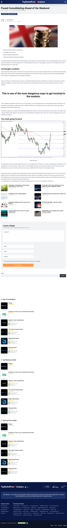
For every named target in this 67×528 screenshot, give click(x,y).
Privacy (51, 525)
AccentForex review (37, 515)
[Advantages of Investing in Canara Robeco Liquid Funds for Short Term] (4, 190)
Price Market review (34, 505)
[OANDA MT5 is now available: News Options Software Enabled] (37, 216)
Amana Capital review (54, 511)
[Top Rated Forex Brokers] (33, 2)
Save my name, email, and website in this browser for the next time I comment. (22, 261)
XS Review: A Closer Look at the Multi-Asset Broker (21, 311)
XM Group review (16, 507)
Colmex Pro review (27, 513)
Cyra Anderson (10, 20)
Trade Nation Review (17, 509)
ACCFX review (26, 511)
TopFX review (26, 509)
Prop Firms (3, 513)
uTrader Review (16, 505)
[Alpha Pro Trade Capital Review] (4, 325)
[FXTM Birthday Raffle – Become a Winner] (37, 207)
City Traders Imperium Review (16, 329)
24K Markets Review (44, 505)
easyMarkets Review (17, 513)
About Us (60, 525)
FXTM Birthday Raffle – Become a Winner (52, 202)
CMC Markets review (44, 511)
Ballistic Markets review (43, 507)
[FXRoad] (4, 308)
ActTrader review (25, 505)
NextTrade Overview (54, 505)
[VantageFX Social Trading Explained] (4, 199)
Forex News (6, 10)
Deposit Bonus (4, 509)
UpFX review (43, 513)
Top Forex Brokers (5, 507)
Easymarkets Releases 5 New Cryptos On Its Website (19, 203)
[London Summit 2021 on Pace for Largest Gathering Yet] (4, 216)
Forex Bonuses (4, 505)
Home (2, 10)
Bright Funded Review (14, 338)
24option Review (50, 513)
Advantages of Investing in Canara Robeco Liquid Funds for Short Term (19, 186)
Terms (56, 525)
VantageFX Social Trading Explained (17, 193)
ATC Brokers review (17, 515)
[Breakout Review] (4, 353)
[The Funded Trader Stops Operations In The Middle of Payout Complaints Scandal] (37, 190)
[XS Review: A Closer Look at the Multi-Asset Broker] (4, 317)
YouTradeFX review (26, 507)
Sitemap (65, 525)
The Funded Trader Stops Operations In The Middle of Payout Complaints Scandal (53, 186)
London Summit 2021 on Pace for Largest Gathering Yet (19, 211)
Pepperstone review (60, 513)
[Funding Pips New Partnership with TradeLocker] (37, 199)
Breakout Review (13, 347)
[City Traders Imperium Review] (4, 334)
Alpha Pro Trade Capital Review (16, 320)
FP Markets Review (34, 511)
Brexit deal (54, 60)
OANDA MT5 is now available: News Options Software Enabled (52, 211)
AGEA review (37, 509)
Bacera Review (52, 507)
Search (2, 273)
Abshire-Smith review (27, 515)
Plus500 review (36, 513)
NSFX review (53, 509)
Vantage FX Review (17, 511)
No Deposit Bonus (4, 511)
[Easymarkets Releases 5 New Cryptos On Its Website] (4, 207)
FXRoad (10, 303)
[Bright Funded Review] (4, 344)
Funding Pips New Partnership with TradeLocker (54, 193)
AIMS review (33, 507)
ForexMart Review (45, 509)
